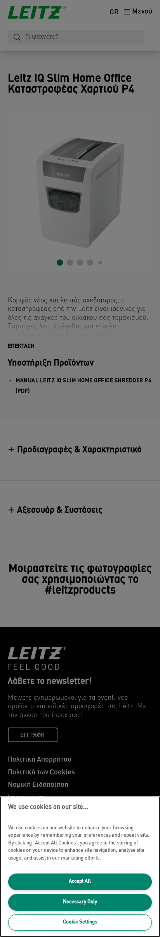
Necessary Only (80, 901)
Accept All (80, 881)
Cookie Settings (80, 922)
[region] (80, 866)
